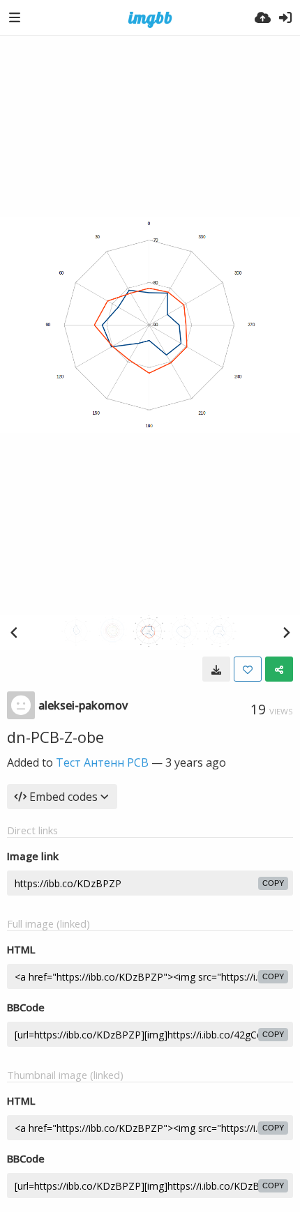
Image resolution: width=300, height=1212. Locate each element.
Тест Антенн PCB (102, 762)
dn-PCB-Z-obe (55, 736)
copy (273, 883)
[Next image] (286, 632)
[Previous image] (14, 632)
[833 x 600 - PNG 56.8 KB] (216, 669)
